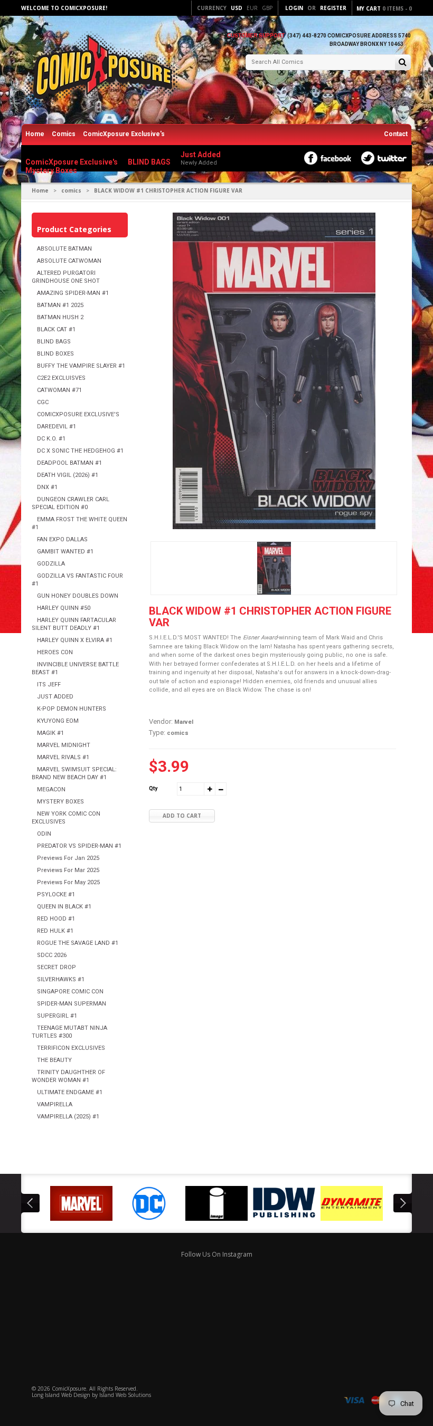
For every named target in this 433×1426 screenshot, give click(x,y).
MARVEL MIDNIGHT (63, 745)
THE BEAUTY (54, 1060)
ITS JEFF (49, 684)
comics (71, 190)
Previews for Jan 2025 (68, 858)
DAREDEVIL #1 (56, 426)
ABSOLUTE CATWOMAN (69, 260)
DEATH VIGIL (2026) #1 (67, 475)
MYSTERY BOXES (60, 801)
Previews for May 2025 (68, 882)
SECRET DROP (56, 967)
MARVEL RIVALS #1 (63, 757)
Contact (396, 134)
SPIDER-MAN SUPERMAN (71, 1003)
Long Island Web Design (61, 1395)
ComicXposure (69, 1388)
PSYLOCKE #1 (56, 894)
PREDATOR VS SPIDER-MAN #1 (79, 846)
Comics (64, 134)
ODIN (44, 833)
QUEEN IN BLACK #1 (64, 906)
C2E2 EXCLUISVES (61, 378)
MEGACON (51, 789)
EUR (252, 8)
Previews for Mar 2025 (68, 870)
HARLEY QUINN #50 (63, 608)
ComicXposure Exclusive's (124, 134)
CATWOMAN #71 (59, 390)
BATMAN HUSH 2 (60, 317)
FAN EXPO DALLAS (62, 539)
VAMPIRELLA (54, 1104)
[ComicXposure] (100, 71)
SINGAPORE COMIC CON (70, 991)
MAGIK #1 (50, 733)
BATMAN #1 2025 (60, 305)
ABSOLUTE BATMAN (64, 248)
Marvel (183, 722)
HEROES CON (55, 652)
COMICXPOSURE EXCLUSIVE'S (78, 414)
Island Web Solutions (125, 1395)
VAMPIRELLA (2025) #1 (68, 1116)
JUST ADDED (55, 696)
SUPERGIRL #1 (57, 1015)
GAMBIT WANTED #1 (65, 551)
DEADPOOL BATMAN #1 (69, 463)
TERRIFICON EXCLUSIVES (71, 1048)
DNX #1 (47, 487)
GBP (267, 8)
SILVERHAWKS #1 (60, 979)
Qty (153, 788)
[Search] (402, 63)
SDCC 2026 (52, 955)
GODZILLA (51, 563)
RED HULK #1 (55, 930)
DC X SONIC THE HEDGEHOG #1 (80, 450)
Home (34, 134)
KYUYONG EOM (58, 720)
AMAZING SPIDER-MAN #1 (73, 293)
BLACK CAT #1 (56, 329)
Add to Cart (182, 815)
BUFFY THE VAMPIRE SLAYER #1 (81, 365)
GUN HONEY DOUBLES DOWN (77, 595)
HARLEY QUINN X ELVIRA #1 (74, 640)
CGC (43, 402)
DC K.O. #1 (51, 438)
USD (236, 8)
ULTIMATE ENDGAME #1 (69, 1092)
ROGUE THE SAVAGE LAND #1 (77, 943)
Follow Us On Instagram (216, 1254)
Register (333, 8)
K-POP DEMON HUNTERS (71, 708)
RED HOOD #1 (56, 918)
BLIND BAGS (54, 341)
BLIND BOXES (55, 353)
